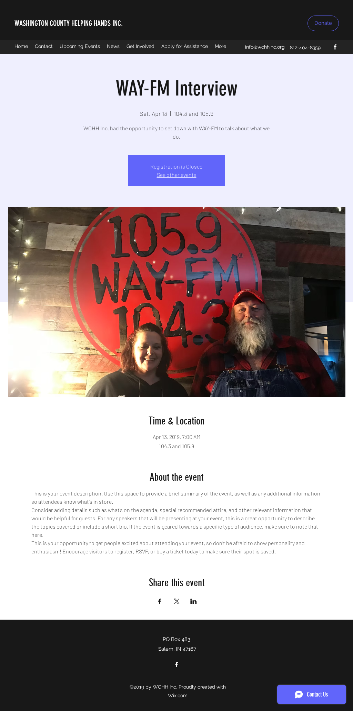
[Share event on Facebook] (160, 601)
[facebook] (335, 46)
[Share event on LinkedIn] (193, 601)
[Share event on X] (176, 601)
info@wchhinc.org (265, 47)
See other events (176, 174)
